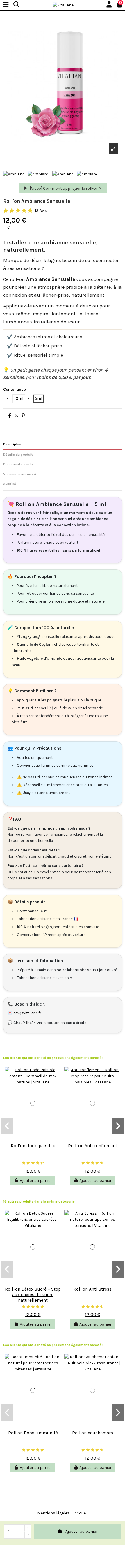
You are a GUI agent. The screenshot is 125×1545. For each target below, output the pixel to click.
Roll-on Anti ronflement (92, 1145)
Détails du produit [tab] (18, 455)
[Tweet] (16, 415)
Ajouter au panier (81, 1531)
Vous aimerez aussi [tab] (19, 474)
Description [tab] (12, 444)
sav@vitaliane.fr (27, 1013)
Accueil (81, 1513)
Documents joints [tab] (18, 464)
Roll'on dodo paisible (33, 1145)
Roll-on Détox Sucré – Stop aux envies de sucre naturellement (33, 1295)
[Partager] (9, 415)
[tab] (62, 485)
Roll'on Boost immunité (33, 1432)
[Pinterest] (23, 415)
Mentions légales (53, 1513)
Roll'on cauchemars (92, 1432)
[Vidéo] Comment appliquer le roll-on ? (65, 188)
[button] (7, 1126)
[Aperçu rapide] (32, 1138)
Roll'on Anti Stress (92, 1289)
